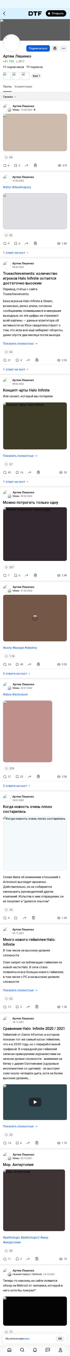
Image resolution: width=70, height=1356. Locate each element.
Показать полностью (18, 343)
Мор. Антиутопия (18, 1164)
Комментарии (23, 86)
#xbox (7, 694)
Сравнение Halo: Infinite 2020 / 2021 (34, 1028)
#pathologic (11, 1237)
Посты (7, 86)
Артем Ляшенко (23, 106)
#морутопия (12, 1242)
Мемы (16, 109)
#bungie (18, 648)
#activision (20, 694)
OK (60, 1338)
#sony (7, 648)
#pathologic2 (30, 1237)
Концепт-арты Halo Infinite (26, 390)
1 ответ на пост (14, 252)
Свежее (8, 96)
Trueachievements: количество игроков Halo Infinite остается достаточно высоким (30, 278)
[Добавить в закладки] (15, 918)
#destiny (31, 648)
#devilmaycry (21, 187)
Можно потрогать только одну (30, 502)
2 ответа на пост (15, 673)
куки (26, 1338)
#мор (44, 1237)
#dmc (7, 187)
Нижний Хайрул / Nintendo (27, 1274)
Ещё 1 (36, 75)
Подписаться (38, 48)
